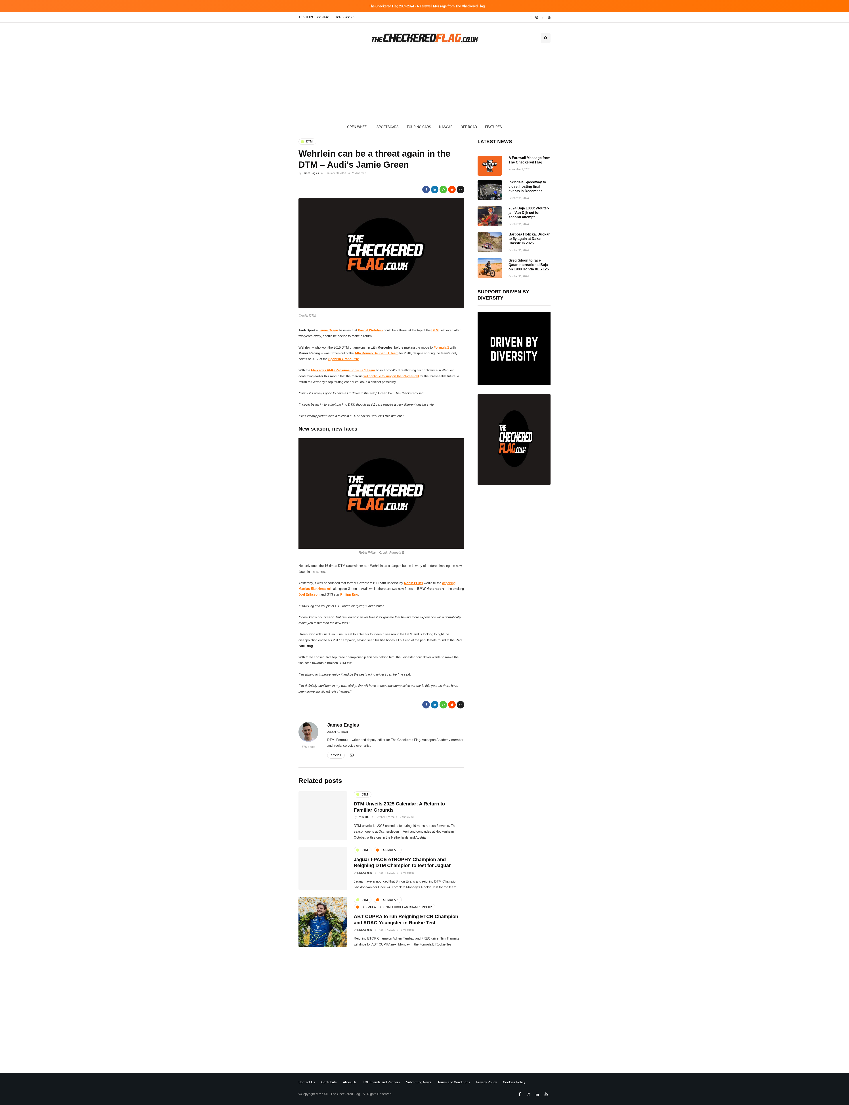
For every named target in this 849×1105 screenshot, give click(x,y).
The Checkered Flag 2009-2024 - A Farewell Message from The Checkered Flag (427, 6)
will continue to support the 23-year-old (391, 376)
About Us (305, 17)
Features (493, 127)
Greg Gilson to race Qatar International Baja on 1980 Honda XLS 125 (529, 264)
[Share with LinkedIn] (434, 189)
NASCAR (446, 127)
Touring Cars (419, 127)
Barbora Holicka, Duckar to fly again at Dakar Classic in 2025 (529, 238)
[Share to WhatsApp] (443, 189)
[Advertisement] (424, 87)
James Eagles (310, 173)
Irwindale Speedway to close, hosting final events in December (527, 186)
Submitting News (418, 1082)
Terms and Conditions (454, 1082)
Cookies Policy (514, 1082)
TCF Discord (344, 17)
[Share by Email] (460, 189)
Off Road (469, 127)
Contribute (329, 1082)
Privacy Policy (486, 1082)
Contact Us (306, 1082)
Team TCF (363, 817)
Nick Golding (365, 872)
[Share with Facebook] (426, 189)
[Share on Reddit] (452, 189)
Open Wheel (358, 127)
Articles (336, 755)
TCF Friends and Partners (381, 1082)
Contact (324, 17)
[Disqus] (381, 1011)
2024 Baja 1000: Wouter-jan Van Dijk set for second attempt (529, 212)
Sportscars (388, 127)
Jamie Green (328, 330)
